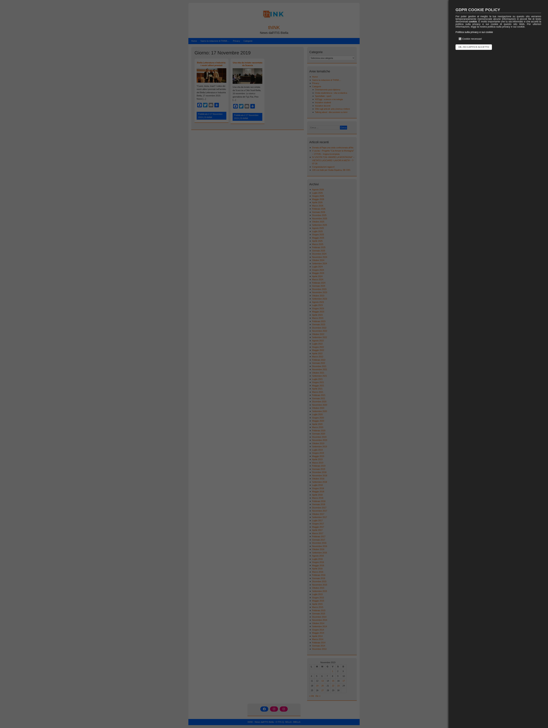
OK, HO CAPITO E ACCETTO (473, 47)
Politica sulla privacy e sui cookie (474, 32)
